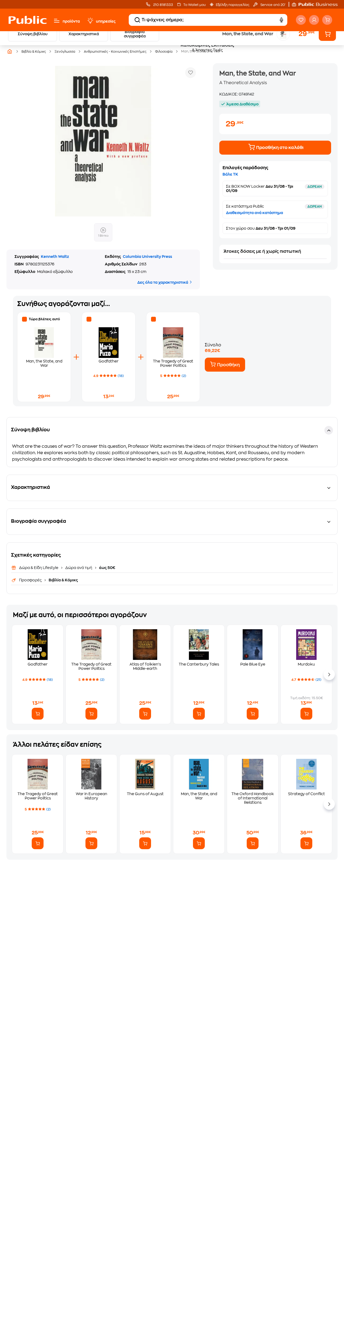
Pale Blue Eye (252, 664)
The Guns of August (145, 794)
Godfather (109, 361)
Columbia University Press (147, 256)
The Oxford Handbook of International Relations (252, 798)
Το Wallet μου (194, 4)
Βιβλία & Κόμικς (63, 580)
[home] (27, 20)
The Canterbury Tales (199, 664)
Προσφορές (30, 580)
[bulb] (90, 21)
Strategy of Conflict (306, 794)
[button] (317, 4)
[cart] (327, 20)
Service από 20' (272, 4)
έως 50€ (106, 568)
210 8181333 (162, 4)
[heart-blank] (301, 20)
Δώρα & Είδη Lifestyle (39, 568)
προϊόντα (71, 21)
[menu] (57, 21)
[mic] (281, 20)
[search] (137, 20)
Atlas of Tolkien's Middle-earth (145, 666)
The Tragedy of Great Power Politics (91, 666)
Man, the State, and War (199, 796)
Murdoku (306, 664)
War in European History (91, 796)
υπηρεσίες (106, 21)
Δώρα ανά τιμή (78, 568)
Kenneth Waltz (55, 256)
